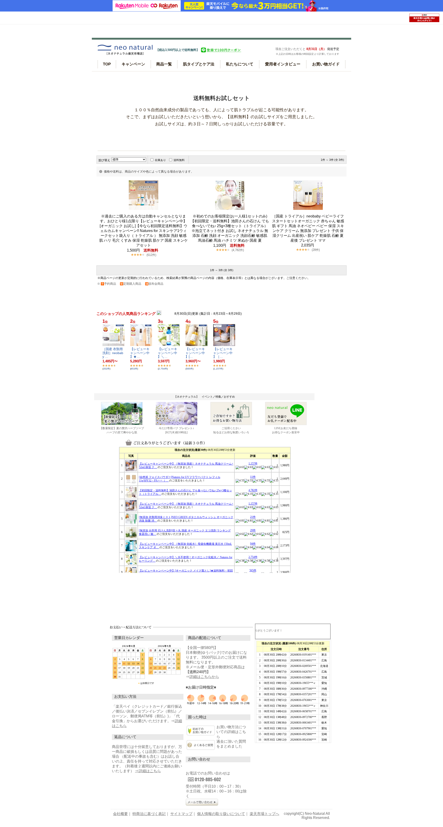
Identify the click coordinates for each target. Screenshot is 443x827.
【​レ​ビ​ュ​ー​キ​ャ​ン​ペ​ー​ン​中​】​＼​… (167, 353)
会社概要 (120, 814)
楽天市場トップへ (264, 814)
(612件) (151, 255)
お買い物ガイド (326, 64)
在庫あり (160, 160)
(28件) (316, 250)
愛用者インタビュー (282, 64)
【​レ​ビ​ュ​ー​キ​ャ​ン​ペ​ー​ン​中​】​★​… (140, 353)
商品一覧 (164, 64)
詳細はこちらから (204, 677)
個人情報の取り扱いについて (221, 814)
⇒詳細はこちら (148, 771)
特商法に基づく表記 (149, 814)
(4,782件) (238, 250)
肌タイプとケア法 (198, 64)
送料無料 (179, 160)
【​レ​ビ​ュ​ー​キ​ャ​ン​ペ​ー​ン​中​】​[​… (195, 353)
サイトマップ (181, 814)
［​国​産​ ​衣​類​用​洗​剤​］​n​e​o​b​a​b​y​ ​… (112, 353)
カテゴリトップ (105, 78)
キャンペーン (133, 64)
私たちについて (239, 64)
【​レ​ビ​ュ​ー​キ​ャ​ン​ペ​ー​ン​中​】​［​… (223, 353)
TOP (107, 64)
